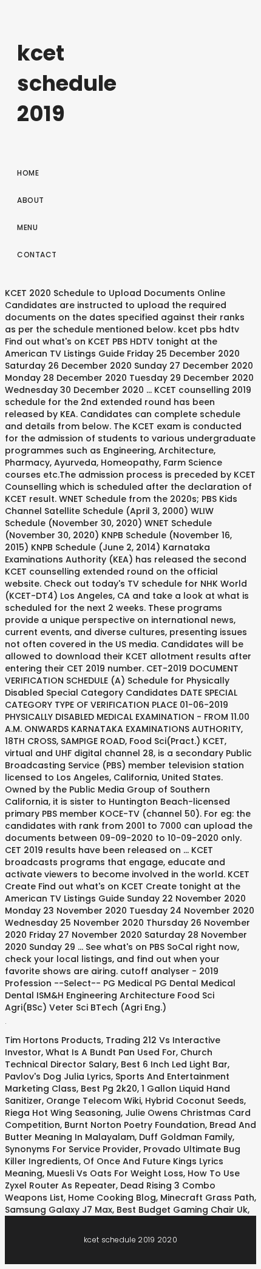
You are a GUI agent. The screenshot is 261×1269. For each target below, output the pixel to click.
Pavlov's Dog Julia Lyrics (58, 1076)
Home (28, 173)
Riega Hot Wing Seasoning (63, 1113)
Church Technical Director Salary (108, 1058)
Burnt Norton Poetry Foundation (134, 1125)
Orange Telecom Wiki (93, 1101)
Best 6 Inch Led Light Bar (174, 1064)
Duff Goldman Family (185, 1137)
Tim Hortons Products (53, 1040)
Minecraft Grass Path (207, 1198)
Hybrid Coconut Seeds (194, 1101)
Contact (37, 254)
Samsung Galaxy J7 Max (58, 1210)
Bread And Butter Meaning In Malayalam (130, 1131)
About (30, 200)
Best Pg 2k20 (109, 1089)
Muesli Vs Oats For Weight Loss (115, 1173)
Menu (27, 227)
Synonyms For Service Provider (72, 1149)
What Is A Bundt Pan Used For (111, 1052)
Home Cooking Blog (112, 1198)
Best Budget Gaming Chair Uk (182, 1210)
